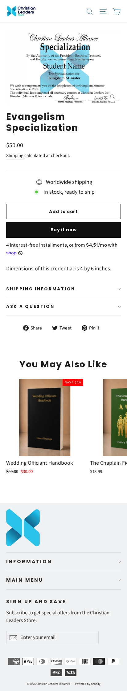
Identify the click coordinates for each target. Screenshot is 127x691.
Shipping (14, 155)
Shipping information (40, 289)
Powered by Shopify (87, 684)
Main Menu (24, 580)
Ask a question (30, 306)
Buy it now (64, 230)
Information (29, 561)
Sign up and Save (36, 601)
